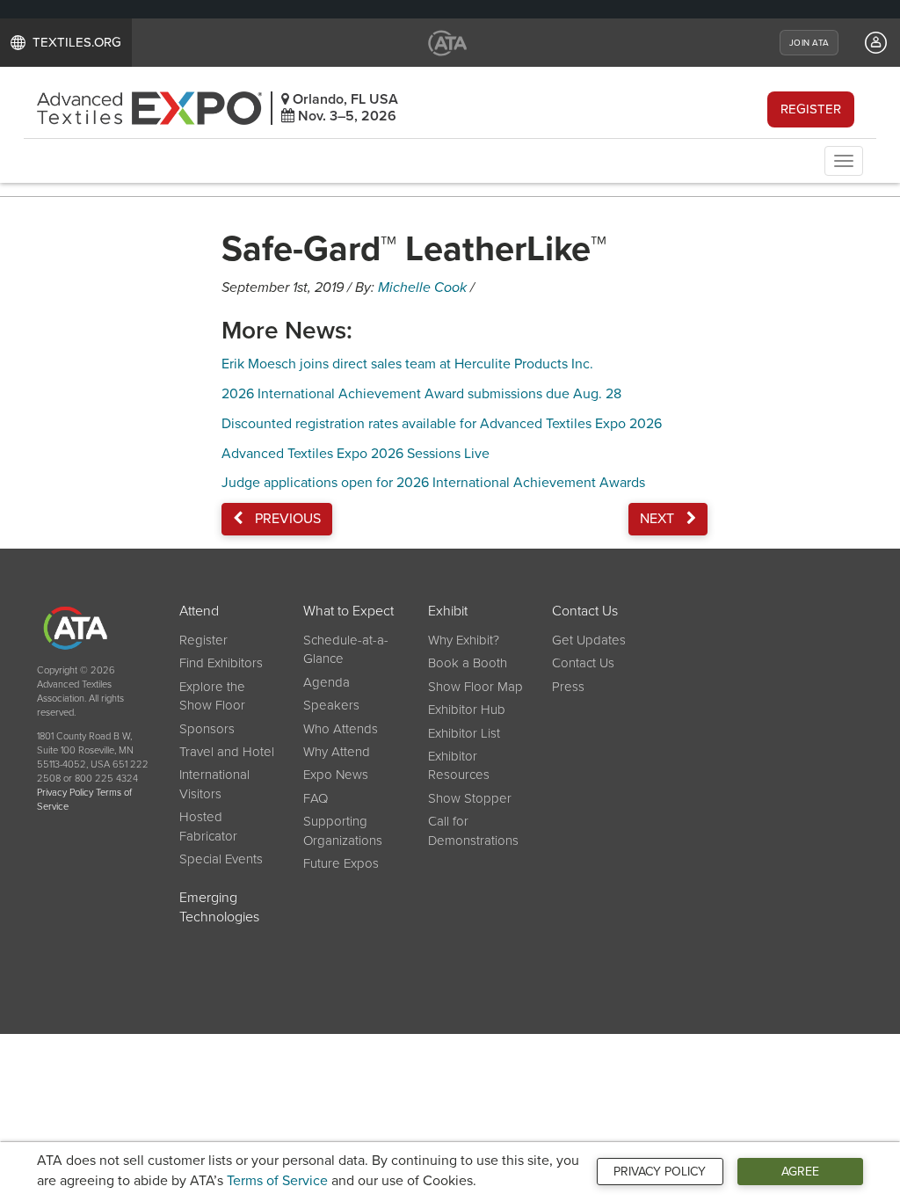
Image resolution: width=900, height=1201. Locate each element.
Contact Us (585, 611)
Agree (800, 1171)
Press (568, 687)
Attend (199, 611)
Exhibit (448, 611)
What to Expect (348, 611)
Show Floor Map (475, 687)
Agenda (326, 682)
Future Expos (341, 863)
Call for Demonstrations (473, 830)
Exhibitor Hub (466, 709)
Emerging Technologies (219, 908)
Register (810, 109)
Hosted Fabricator (208, 826)
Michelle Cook (422, 287)
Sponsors (207, 729)
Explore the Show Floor (212, 696)
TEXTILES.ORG (77, 42)
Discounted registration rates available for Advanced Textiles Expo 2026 (441, 424)
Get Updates (589, 640)
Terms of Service (277, 1181)
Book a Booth (467, 663)
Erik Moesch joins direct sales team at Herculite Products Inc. (407, 364)
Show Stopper (470, 798)
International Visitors (214, 784)
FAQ (315, 798)
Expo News (335, 774)
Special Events (221, 859)
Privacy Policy (659, 1171)
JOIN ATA (809, 43)
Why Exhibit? (463, 640)
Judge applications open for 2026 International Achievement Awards (433, 482)
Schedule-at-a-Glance (345, 649)
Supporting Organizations (342, 830)
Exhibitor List (464, 733)
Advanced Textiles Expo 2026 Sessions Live (355, 453)
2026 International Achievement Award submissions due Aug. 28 (421, 394)
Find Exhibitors (221, 663)
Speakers (331, 705)
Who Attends (340, 729)
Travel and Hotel (226, 752)
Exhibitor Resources (459, 765)
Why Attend (336, 752)
